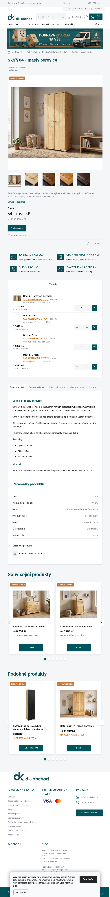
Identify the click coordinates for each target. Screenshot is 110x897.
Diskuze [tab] (92, 387)
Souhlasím (88, 879)
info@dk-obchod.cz (89, 797)
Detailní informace (16, 202)
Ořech (95, 509)
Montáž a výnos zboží (17, 830)
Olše (85, 509)
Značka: (13, 70)
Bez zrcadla (92, 529)
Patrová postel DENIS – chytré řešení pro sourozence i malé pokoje (54, 853)
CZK (94, 3)
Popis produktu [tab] (17, 387)
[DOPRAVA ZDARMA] (31, 604)
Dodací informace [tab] (57, 387)
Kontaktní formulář (89, 813)
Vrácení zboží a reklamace (19, 805)
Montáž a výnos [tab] (77, 387)
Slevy (10, 809)
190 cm (94, 535)
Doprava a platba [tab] (36, 387)
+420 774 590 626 (89, 802)
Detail (31, 648)
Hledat (63, 17)
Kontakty (11, 3)
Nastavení (21, 892)
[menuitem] (16, 24)
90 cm (95, 503)
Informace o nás (14, 835)
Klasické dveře (91, 516)
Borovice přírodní (74, 509)
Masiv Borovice (91, 522)
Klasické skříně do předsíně (32, 553)
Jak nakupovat (14, 814)
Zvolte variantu (16, 228)
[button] (45, 659)
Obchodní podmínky (16, 818)
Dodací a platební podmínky (29, 3)
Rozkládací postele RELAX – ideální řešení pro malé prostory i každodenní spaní (55, 869)
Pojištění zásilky (14, 826)
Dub (89, 509)
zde (15, 886)
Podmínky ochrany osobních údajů (22, 822)
